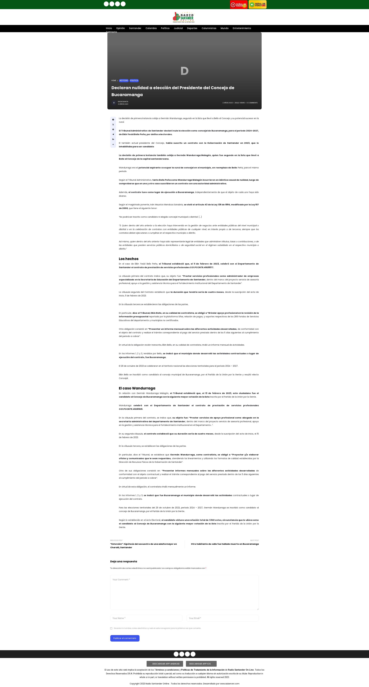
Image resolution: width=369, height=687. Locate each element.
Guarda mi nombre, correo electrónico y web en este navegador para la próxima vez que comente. (157, 628)
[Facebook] (106, 3)
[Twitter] (123, 3)
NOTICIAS (124, 80)
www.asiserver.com (229, 683)
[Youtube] (117, 3)
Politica (134, 80)
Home (113, 80)
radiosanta (123, 101)
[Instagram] (111, 3)
